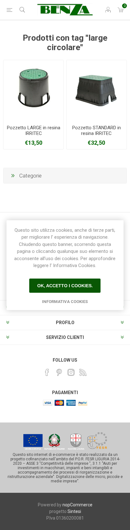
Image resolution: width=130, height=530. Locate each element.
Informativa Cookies (65, 301)
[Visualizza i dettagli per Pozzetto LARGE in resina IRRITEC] (33, 90)
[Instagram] (71, 372)
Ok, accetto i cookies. (65, 285)
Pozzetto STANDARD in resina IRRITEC (96, 130)
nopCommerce (77, 504)
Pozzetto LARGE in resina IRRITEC (33, 130)
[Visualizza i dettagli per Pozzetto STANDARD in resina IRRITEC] (97, 90)
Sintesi (74, 511)
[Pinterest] (59, 372)
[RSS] (83, 372)
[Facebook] (47, 372)
